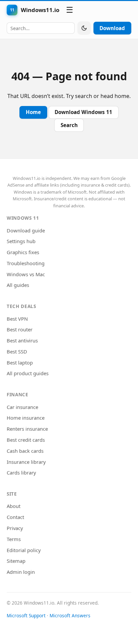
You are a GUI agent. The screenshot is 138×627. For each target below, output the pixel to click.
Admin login (21, 571)
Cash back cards (25, 450)
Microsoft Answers (70, 615)
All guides (18, 285)
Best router (19, 329)
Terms (14, 539)
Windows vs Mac (26, 274)
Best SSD (17, 351)
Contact (15, 517)
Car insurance (22, 407)
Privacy (15, 528)
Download (112, 28)
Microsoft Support (26, 615)
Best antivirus (22, 340)
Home (33, 112)
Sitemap (16, 560)
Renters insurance (27, 428)
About (13, 506)
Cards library (21, 472)
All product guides (28, 373)
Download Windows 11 (83, 112)
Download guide (26, 230)
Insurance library (26, 461)
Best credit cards (26, 439)
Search (69, 125)
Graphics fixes (23, 252)
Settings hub (21, 241)
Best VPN (17, 318)
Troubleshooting (26, 263)
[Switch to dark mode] (84, 28)
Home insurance (26, 417)
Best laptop (20, 362)
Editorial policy (24, 550)
